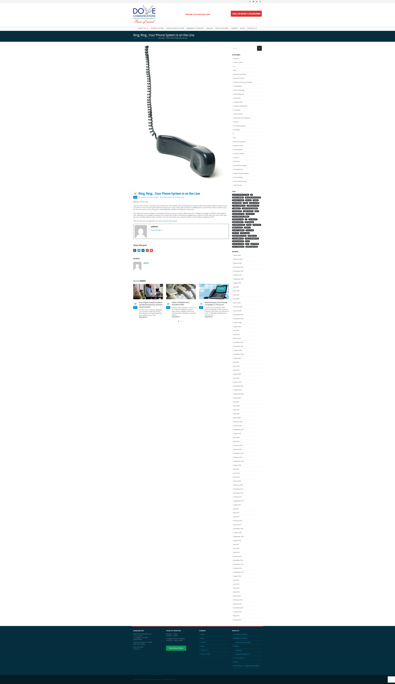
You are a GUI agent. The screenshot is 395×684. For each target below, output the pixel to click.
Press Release (238, 150)
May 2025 (236, 295)
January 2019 (238, 449)
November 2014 (238, 564)
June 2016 (236, 548)
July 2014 (236, 580)
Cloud (245, 203)
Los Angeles (253, 219)
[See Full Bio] (162, 230)
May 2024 (236, 334)
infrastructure (238, 219)
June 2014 (236, 584)
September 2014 (239, 572)
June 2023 (236, 366)
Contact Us (252, 28)
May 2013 (236, 616)
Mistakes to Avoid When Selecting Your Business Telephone (213, 287)
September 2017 (239, 501)
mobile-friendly (238, 222)
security (247, 227)
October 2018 (238, 457)
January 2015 (238, 556)
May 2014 (236, 588)
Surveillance (245, 233)
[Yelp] (260, 1)
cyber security (248, 211)
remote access (237, 227)
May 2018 (236, 477)
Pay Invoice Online (176, 648)
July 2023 (236, 362)
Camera (255, 200)
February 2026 (238, 259)
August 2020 (237, 398)
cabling (248, 200)
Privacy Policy (205, 654)
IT (234, 134)
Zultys (182, 197)
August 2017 (237, 505)
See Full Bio (156, 230)
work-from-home (251, 246)
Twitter (138, 250)
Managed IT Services (195, 28)
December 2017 (238, 489)
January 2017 (238, 525)
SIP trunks (237, 161)
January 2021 (238, 382)
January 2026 (238, 263)
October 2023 (238, 350)
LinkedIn (143, 250)
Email (151, 250)
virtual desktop (238, 241)
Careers (203, 642)
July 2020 (236, 402)
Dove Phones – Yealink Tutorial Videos (246, 666)
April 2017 (236, 517)
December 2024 (238, 315)
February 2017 (238, 521)
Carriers (236, 662)
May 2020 (236, 410)
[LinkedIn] (256, 1)
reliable (169, 197)
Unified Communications (241, 173)
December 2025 (238, 267)
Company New (238, 102)
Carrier (234, 28)
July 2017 (236, 509)
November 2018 (238, 453)
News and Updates (239, 142)
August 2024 (237, 326)
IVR (234, 138)
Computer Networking (240, 106)
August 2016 (237, 540)
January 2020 (238, 426)
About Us (236, 58)
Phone (165, 197)
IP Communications (239, 126)
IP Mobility (237, 130)
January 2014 (238, 604)
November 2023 (238, 346)
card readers (237, 203)
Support (235, 233)
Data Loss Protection (243, 642)
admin (144, 197)
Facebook (134, 250)
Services (236, 157)
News (202, 646)
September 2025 (239, 279)
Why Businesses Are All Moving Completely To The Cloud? (183, 303)
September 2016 (239, 536)
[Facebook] (250, 1)
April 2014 (236, 592)
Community (237, 98)
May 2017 (236, 513)
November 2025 (238, 271)
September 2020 (239, 394)
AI (234, 66)
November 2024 (238, 319)
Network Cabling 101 (243, 654)
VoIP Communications (240, 181)
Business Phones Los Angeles (243, 82)
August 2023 (237, 358)
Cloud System (254, 203)
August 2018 (237, 465)
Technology (252, 236)
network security (238, 224)
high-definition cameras (241, 216)
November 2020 (238, 386)
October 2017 (238, 497)
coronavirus (237, 211)
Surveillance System (239, 236)
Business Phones (239, 78)
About (203, 634)
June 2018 (236, 473)
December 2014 (238, 560)
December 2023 (238, 342)
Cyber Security (238, 114)
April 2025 (236, 299)
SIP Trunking (176, 197)
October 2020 (238, 390)
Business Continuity (240, 74)
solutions (249, 230)
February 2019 (238, 445)
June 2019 (236, 437)
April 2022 (236, 378)
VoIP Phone (254, 244)
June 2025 (236, 291)
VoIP (247, 244)
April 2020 (236, 414)
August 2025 (237, 283)
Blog (242, 28)
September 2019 (239, 429)
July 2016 (236, 544)
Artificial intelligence (253, 197)
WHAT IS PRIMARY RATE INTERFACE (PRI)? (147, 303)
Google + (147, 250)
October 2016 (238, 532)
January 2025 (238, 311)
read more (142, 317)
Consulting (237, 110)
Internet (236, 122)
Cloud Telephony (239, 94)
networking (249, 222)
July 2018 (236, 469)
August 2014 (237, 576)
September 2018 (239, 461)
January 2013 (238, 620)
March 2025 (237, 303)
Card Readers (238, 86)
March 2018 (237, 481)
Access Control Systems (241, 194)
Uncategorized (238, 169)
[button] (178, 321)
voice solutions (238, 244)
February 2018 (238, 485)
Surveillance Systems (175, 28)
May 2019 (236, 441)
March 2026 (237, 255)
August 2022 (237, 374)
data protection (238, 214)
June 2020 (236, 406)
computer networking (250, 208)
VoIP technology (238, 246)
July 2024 (236, 330)
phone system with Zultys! (167, 221)
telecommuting (238, 238)
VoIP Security (238, 185)
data (256, 211)
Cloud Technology (239, 90)
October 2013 (238, 612)
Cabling (209, 28)
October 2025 (238, 275)
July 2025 (236, 287)
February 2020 (238, 421)
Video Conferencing (251, 238)
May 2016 (236, 552)
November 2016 (238, 528)
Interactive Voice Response (242, 118)
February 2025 (238, 307)
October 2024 (238, 322)
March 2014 (237, 596)
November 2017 (238, 493)
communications (252, 205)
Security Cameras (239, 153)
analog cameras (238, 197)
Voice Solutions (238, 177)
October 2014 (238, 568)
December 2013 (238, 608)
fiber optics (250, 214)
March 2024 (237, 338)
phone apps (256, 224)
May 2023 (236, 370)
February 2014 (238, 600)
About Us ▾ (143, 28)
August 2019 (237, 433)
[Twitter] (253, 1)
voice (247, 241)
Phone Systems (157, 28)
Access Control (222, 28)
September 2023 (239, 354)
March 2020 (237, 418)
